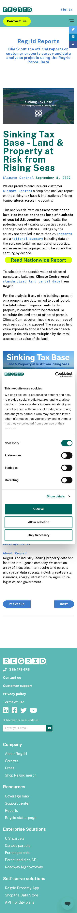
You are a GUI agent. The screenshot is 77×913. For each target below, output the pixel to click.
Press (9, 768)
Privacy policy (14, 694)
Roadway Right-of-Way (24, 867)
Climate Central (18, 178)
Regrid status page (21, 818)
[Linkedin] (73, 37)
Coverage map (17, 796)
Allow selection (38, 522)
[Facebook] (73, 44)
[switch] (66, 455)
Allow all (38, 509)
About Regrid (16, 754)
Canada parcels (17, 845)
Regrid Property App (22, 888)
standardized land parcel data (31, 281)
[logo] (18, 9)
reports (65, 234)
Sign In (66, 9)
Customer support (18, 686)
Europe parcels (17, 853)
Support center (17, 803)
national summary (27, 239)
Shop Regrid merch (21, 775)
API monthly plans (19, 902)
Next (64, 604)
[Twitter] (73, 29)
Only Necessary (38, 535)
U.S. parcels (14, 838)
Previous (17, 604)
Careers (11, 761)
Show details (56, 496)
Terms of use (13, 702)
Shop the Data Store (21, 895)
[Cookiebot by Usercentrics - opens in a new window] (55, 374)
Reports (11, 810)
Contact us (17, 21)
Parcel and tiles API (21, 860)
